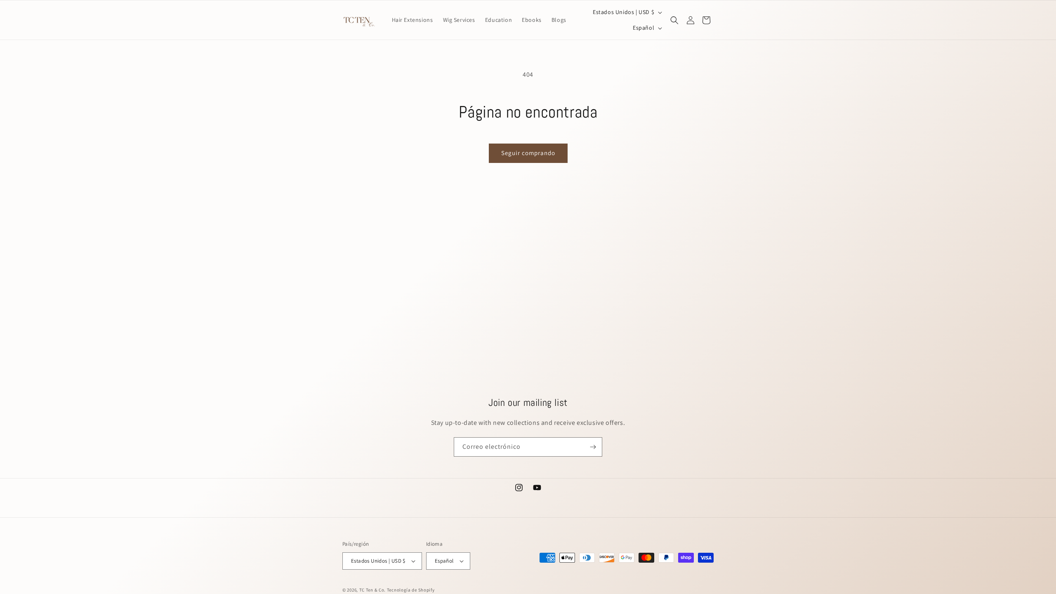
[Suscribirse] (593, 447)
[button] (674, 20)
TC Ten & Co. (373, 590)
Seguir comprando (528, 153)
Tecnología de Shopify (411, 590)
